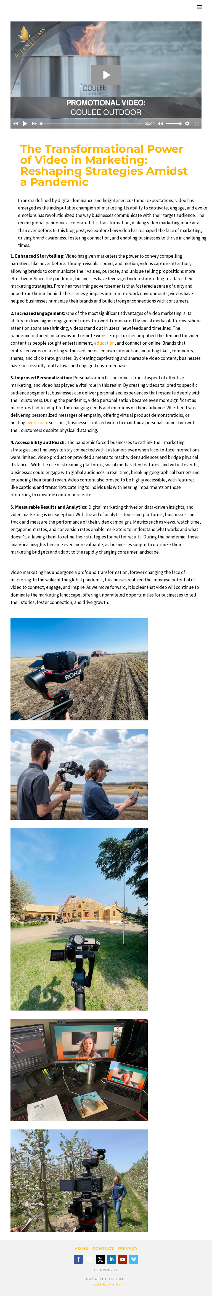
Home (81, 1248)
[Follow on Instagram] (89, 1259)
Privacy (128, 1248)
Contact (103, 1248)
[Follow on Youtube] (122, 1259)
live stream (37, 423)
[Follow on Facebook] (78, 1259)
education (104, 343)
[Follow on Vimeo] (133, 1259)
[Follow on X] (100, 1259)
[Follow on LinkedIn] (111, 1259)
